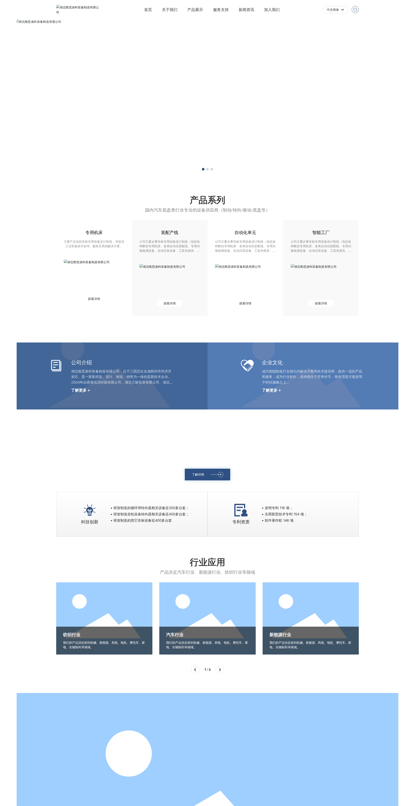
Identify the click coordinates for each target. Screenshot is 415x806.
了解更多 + (80, 390)
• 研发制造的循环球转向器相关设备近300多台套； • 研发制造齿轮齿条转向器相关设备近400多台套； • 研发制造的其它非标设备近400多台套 (149, 514)
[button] (203, 169)
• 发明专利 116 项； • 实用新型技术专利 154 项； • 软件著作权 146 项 (284, 514)
